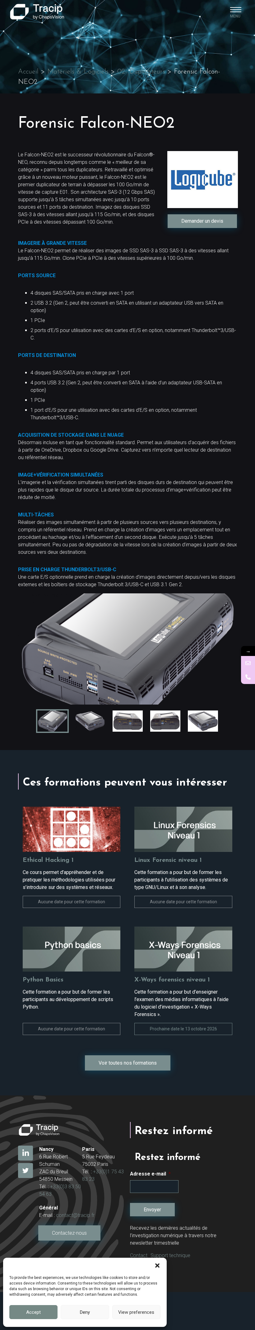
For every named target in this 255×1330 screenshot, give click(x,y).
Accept (33, 1312)
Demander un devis (202, 221)
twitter (25, 1170)
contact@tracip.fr (75, 1215)
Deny (85, 1312)
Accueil (28, 71)
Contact (138, 1255)
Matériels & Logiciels (78, 71)
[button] (157, 1265)
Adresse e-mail (150, 1174)
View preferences (136, 1312)
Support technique (170, 1255)
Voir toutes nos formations (128, 1063)
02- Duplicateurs (141, 71)
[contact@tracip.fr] (248, 663)
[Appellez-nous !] (248, 677)
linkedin (25, 1153)
